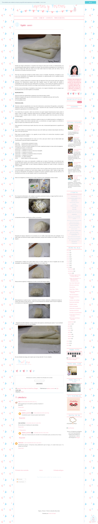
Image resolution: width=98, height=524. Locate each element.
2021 (68, 256)
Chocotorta (76, 137)
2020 (68, 259)
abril (69, 332)
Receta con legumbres (74, 216)
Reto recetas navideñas (74, 238)
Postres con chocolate (74, 211)
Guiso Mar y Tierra (73, 289)
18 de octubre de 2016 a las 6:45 (41, 413)
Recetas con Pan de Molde (74, 220)
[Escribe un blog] (17, 390)
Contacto (49, 18)
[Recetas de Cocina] (72, 424)
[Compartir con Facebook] (20, 390)
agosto (70, 324)
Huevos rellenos (74, 202)
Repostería (74, 228)
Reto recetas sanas (74, 240)
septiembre (71, 322)
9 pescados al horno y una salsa (74, 315)
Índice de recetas (59, 18)
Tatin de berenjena (73, 294)
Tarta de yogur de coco (77, 163)
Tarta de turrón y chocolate (78, 150)
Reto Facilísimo (74, 232)
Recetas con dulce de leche (74, 218)
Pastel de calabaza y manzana (74, 292)
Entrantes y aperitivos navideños (74, 199)
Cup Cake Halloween (74, 283)
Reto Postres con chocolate (74, 234)
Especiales (74, 200)
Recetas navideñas (74, 223)
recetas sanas (74, 225)
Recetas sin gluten (74, 227)
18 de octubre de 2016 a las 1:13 (28, 401)
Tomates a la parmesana (75, 312)
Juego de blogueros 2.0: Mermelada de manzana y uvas (75, 280)
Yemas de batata (73, 306)
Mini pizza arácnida (74, 285)
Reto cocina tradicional (74, 230)
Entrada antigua (58, 470)
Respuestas (23, 410)
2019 (68, 261)
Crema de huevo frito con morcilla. (78, 177)
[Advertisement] (74, 42)
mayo (69, 330)
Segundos (74, 241)
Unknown (20, 442)
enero (69, 338)
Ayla (19, 401)
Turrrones (74, 243)
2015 (68, 341)
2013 (68, 345)
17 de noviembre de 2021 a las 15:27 (32, 442)
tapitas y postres (26, 413)
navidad (74, 204)
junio (69, 328)
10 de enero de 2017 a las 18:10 (33, 423)
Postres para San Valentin (74, 212)
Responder (21, 407)
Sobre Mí (41, 18)
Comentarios (21, 481)
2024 (68, 250)
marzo (69, 334)
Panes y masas (74, 205)
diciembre (70, 269)
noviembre (70, 271)
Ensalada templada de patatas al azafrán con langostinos (77, 128)
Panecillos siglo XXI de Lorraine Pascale (74, 275)
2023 (68, 252)
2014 (68, 343)
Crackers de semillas (74, 300)
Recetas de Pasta (74, 222)
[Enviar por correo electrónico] (16, 390)
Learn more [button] (43, 2)
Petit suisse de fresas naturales (74, 318)
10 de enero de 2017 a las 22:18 (40, 432)
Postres (74, 209)
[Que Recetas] (70, 428)
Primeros (74, 214)
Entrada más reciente (21, 470)
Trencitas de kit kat (74, 310)
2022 (68, 254)
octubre (70, 273)
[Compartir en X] (18, 390)
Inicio (41, 470)
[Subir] (93, 519)
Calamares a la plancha (75, 308)
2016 (68, 267)
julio (69, 326)
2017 (68, 265)
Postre (22, 391)
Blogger (78, 437)
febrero (70, 336)
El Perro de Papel (52, 513)
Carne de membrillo (74, 302)
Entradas (20, 479)
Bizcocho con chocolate (74, 194)
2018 (68, 263)
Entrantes (74, 196)
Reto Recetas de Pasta (74, 236)
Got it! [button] (90, 2)
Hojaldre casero (73, 304)
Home (35, 18)
